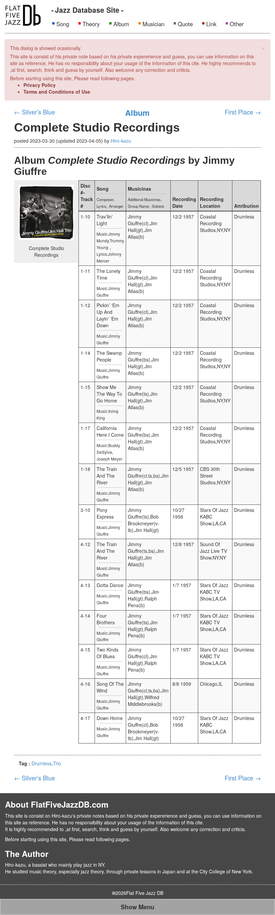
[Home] (23, 14)
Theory (91, 24)
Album (121, 24)
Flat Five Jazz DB (144, 892)
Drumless (42, 763)
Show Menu (137, 907)
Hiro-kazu (121, 140)
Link (211, 24)
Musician (153, 24)
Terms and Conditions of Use (56, 91)
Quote (185, 24)
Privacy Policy (39, 85)
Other (237, 24)
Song (62, 24)
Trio (57, 763)
